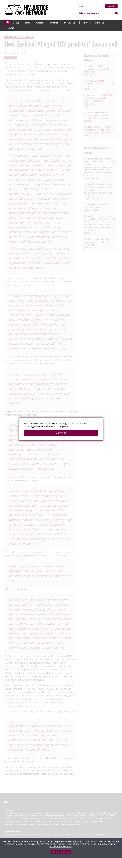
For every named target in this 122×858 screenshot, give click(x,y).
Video (85, 22)
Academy (40, 22)
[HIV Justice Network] (27, 9)
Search (111, 6)
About (16, 22)
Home (7, 22)
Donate (10, 28)
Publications (70, 22)
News (27, 22)
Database (54, 22)
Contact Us (98, 22)
